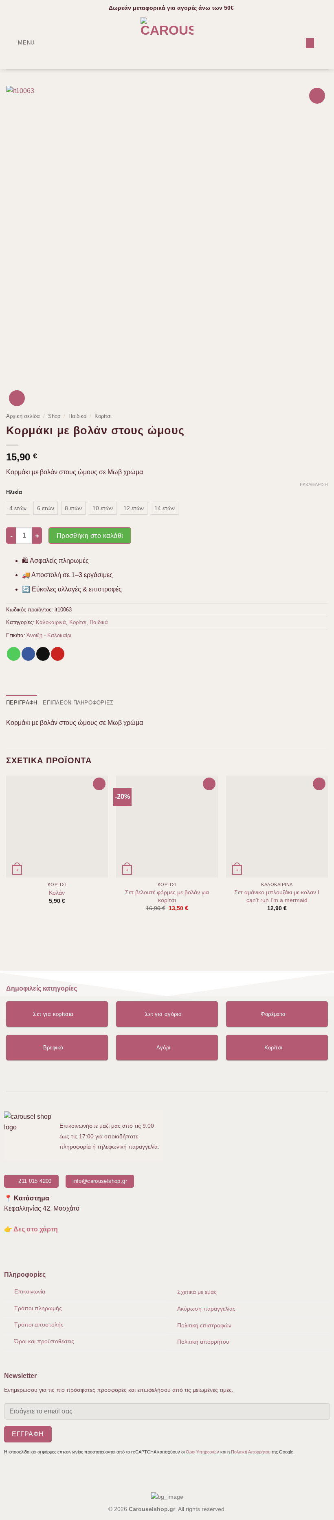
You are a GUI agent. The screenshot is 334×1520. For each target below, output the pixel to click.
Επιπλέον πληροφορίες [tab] (78, 703)
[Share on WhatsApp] (13, 654)
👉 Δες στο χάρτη (31, 1229)
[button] (20, 43)
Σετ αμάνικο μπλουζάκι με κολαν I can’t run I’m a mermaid (276, 896)
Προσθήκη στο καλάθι (90, 535)
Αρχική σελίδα (23, 416)
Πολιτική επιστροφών (204, 1325)
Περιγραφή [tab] (21, 703)
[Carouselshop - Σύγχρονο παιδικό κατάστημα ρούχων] (167, 42)
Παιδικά (77, 416)
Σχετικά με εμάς (197, 1292)
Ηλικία (14, 492)
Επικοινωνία (29, 1291)
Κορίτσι (103, 416)
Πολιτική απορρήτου (203, 1341)
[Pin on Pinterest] (57, 654)
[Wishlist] (310, 43)
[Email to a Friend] (43, 654)
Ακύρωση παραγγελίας (206, 1308)
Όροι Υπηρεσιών (202, 1451)
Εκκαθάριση (314, 484)
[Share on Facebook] (28, 654)
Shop (54, 416)
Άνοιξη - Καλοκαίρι (48, 635)
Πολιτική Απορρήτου (250, 1451)
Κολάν (57, 892)
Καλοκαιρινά (51, 622)
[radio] (18, 508)
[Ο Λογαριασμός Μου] (296, 43)
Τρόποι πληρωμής (38, 1308)
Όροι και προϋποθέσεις (44, 1341)
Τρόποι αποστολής (39, 1324)
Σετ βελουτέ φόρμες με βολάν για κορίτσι (167, 896)
